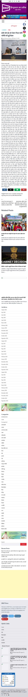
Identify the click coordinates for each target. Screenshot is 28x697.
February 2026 (4, 325)
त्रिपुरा (2, 474)
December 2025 (4, 330)
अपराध (2, 427)
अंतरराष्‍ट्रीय (3, 424)
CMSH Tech (6, 693)
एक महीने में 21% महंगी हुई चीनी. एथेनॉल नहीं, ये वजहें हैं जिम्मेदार (13, 559)
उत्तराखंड (3, 440)
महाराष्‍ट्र (3, 497)
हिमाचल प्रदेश (4, 528)
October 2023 (4, 398)
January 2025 (4, 359)
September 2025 (4, 338)
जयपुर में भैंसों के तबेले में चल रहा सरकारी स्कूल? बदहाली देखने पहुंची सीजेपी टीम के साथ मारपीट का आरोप (18, 649)
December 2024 (4, 361)
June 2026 (3, 315)
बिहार (9, 29)
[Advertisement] (14, 584)
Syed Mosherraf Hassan (7, 38)
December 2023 (4, 393)
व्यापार (2, 518)
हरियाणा (2, 526)
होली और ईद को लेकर (16, 195)
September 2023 (4, 400)
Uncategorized (4, 422)
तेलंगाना (2, 471)
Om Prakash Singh (15, 652)
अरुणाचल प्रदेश (4, 430)
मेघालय (2, 502)
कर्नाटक (2, 445)
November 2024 (4, 364)
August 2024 (4, 372)
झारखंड (2, 466)
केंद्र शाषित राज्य (4, 448)
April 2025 (3, 351)
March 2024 (3, 385)
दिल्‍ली (2, 476)
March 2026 (3, 322)
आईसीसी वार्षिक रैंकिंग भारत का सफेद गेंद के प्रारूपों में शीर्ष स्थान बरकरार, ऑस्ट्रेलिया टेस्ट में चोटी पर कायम (13, 298)
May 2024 (3, 380)
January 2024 (4, 390)
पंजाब (2, 482)
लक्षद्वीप (2, 513)
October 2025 (4, 335)
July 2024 (3, 374)
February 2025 (4, 356)
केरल (2, 450)
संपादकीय (3, 521)
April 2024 (3, 382)
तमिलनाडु (3, 469)
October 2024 (4, 367)
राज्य (2, 510)
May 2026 (3, 317)
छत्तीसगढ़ (3, 461)
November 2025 (4, 333)
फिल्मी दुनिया (3, 487)
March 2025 (3, 354)
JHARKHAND (4, 417)
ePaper (14, 26)
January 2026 (4, 328)
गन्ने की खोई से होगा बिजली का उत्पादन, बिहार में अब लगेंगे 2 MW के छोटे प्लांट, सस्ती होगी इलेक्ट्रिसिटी (18, 657)
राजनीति (2, 505)
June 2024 (3, 377)
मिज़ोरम (2, 500)
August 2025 (4, 341)
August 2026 (4, 309)
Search (3, 542)
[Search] (25, 21)
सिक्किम (2, 523)
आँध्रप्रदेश (3, 435)
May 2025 (3, 348)
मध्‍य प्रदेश (3, 495)
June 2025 (3, 346)
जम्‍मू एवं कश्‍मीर (4, 463)
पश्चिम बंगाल (3, 484)
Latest (4, 29)
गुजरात (2, 456)
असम (2, 432)
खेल (2, 453)
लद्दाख (2, 515)
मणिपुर (2, 492)
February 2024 (4, 387)
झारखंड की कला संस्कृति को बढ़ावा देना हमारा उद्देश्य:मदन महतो (13, 234)
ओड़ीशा (2, 443)
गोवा (2, 458)
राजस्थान (3, 508)
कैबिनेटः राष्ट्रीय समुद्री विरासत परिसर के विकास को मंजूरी (13, 266)
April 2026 (3, 320)
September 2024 (4, 369)
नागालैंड (2, 479)
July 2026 (3, 312)
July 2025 (3, 343)
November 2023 (4, 395)
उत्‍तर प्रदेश (3, 437)
